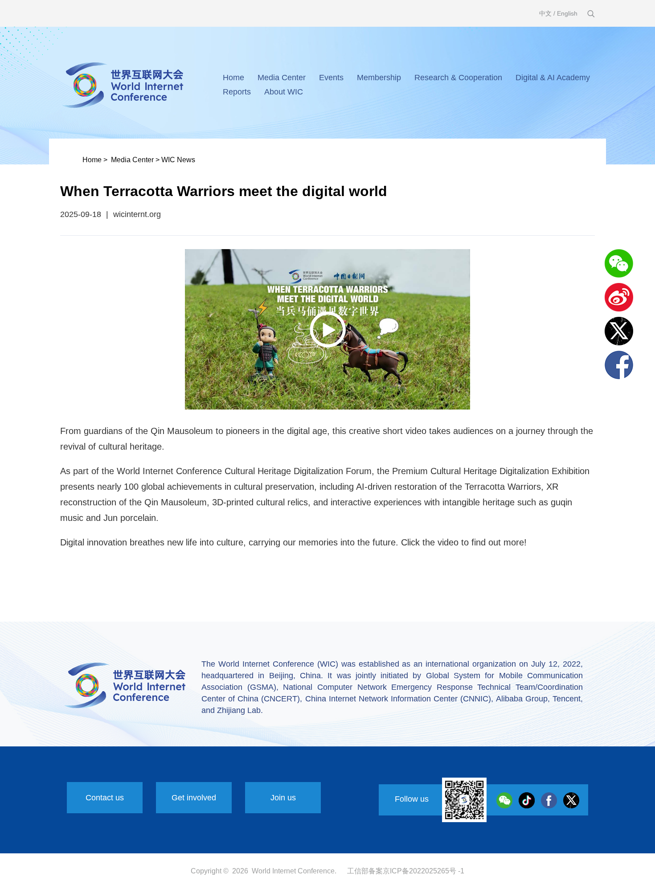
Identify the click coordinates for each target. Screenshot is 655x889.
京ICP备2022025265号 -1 (423, 871)
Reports (237, 91)
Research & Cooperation (458, 77)
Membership (379, 77)
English (567, 13)
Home (233, 77)
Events (331, 77)
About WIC (283, 91)
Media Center (282, 77)
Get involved (194, 797)
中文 (545, 13)
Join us (283, 797)
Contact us (105, 797)
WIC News (178, 160)
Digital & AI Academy (553, 77)
